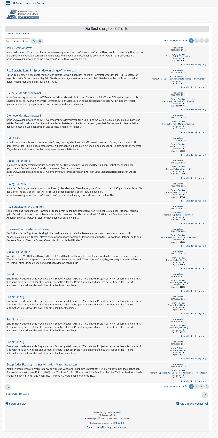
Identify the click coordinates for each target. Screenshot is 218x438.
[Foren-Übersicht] (109, 14)
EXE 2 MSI (181, 146)
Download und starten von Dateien (181, 237)
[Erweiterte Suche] (40, 41)
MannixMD (115, 412)
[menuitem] (190, 403)
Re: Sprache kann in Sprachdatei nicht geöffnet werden (41, 70)
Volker (180, 48)
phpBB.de (118, 422)
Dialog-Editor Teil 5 (181, 192)
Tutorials (181, 54)
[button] (206, 40)
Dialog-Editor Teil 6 (181, 169)
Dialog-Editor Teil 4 (181, 260)
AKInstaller (181, 76)
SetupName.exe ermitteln (181, 215)
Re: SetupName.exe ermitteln (25, 206)
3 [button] (201, 40)
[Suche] (34, 41)
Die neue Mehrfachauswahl (181, 101)
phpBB (98, 418)
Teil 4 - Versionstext (181, 56)
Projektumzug (181, 283)
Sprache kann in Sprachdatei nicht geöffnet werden (181, 79)
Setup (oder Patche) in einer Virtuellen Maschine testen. (181, 373)
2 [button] (196, 40)
